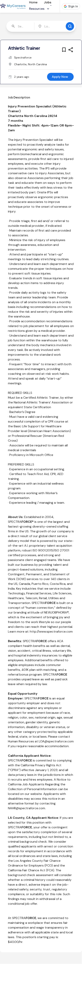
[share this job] (71, 50)
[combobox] (21, 26)
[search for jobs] (70, 26)
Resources (36, 9)
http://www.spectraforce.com (51, 631)
